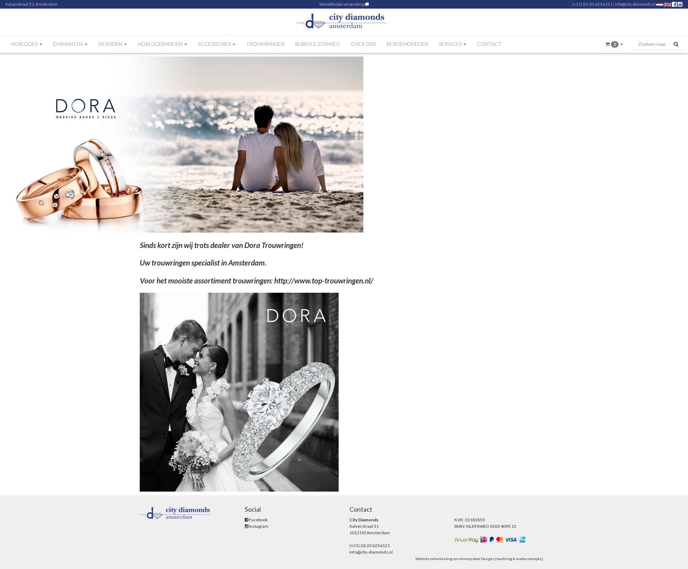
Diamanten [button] (68, 44)
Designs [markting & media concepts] (512, 558)
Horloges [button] (25, 44)
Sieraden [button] (110, 44)
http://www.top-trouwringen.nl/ (323, 280)
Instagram (258, 526)
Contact (489, 44)
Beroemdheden (407, 44)
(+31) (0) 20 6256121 (592, 4)
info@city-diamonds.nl (635, 4)
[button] (614, 44)
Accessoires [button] (215, 44)
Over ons (363, 44)
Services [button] (451, 44)
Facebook (258, 519)
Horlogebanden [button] (160, 44)
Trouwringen (265, 44)
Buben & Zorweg (317, 44)
